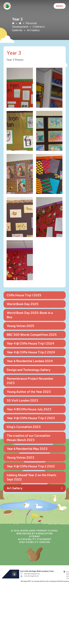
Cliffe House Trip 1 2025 (24, 295)
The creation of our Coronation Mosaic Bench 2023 (28, 437)
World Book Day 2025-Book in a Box (30, 314)
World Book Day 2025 (22, 304)
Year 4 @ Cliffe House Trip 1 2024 (30, 343)
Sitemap (34, 536)
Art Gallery (33, 30)
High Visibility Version (34, 542)
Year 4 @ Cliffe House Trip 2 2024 (31, 352)
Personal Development (24, 24)
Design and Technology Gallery (29, 369)
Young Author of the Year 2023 (29, 391)
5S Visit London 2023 (22, 400)
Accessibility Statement (34, 539)
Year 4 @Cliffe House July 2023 (29, 409)
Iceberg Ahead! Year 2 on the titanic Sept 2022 (31, 477)
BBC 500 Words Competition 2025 (32, 334)
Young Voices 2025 (20, 325)
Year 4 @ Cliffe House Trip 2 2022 (31, 466)
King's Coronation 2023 (24, 426)
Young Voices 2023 (20, 457)
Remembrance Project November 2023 (30, 380)
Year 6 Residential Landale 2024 (30, 361)
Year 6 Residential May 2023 (27, 448)
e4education (44, 533)
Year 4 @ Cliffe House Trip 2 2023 (31, 418)
